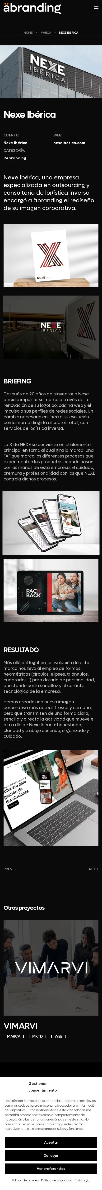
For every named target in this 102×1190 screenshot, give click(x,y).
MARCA (46, 33)
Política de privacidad (56, 1180)
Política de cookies (25, 1180)
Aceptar (51, 1142)
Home (28, 33)
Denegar (51, 1155)
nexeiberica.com (69, 142)
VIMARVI (20, 1026)
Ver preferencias (51, 1168)
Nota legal (82, 1180)
